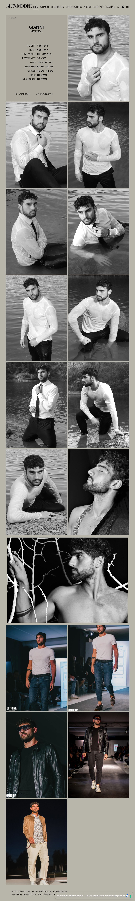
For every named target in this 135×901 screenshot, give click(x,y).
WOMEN (44, 7)
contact (98, 7)
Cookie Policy (30, 894)
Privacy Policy (16, 894)
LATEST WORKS (74, 7)
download (46, 93)
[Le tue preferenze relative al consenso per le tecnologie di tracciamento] (130, 896)
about (87, 7)
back (13, 17)
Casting (110, 7)
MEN (35, 7)
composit (24, 93)
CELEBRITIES (57, 7)
